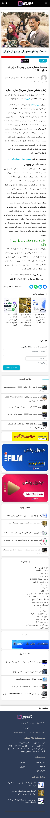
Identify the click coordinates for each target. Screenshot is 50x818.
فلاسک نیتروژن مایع (40, 599)
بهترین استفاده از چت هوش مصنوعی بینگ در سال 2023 (26, 664)
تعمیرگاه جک (43, 610)
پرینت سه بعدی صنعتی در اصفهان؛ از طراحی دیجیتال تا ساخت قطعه (25, 552)
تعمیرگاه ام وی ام (41, 605)
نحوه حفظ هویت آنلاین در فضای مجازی (27, 672)
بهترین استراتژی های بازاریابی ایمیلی (29, 679)
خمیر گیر (30, 742)
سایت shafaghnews (40, 602)
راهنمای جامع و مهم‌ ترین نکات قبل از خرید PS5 (24, 515)
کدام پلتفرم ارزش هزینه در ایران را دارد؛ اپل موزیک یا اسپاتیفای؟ (25, 542)
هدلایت (45, 587)
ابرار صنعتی (44, 585)
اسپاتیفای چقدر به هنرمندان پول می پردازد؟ (26, 686)
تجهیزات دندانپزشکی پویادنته (37, 596)
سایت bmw (44, 573)
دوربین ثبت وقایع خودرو (30, 751)
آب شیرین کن (42, 619)
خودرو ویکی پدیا (42, 567)
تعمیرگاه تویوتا (43, 616)
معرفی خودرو (40, 770)
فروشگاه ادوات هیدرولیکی (38, 593)
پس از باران (35, 104)
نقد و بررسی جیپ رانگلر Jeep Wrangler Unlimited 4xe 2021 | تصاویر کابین (26, 399)
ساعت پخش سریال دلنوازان (19, 159)
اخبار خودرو (40, 762)
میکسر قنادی (39, 742)
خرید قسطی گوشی (41, 582)
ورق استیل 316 (42, 622)
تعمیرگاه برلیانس (19, 742)
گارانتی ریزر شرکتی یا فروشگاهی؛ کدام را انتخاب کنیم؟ (23, 533)
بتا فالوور (45, 590)
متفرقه (43, 61)
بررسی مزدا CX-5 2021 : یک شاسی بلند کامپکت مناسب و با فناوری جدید (27, 426)
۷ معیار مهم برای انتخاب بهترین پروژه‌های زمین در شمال (26, 525)
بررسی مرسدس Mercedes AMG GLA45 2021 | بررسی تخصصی (25, 696)
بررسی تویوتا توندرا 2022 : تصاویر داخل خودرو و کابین (27, 416)
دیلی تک (26, 98)
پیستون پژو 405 (24, 745)
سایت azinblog (42, 570)
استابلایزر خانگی (38, 745)
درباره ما (26, 727)
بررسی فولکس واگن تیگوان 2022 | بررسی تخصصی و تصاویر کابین (25, 389)
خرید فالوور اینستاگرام (40, 613)
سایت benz (44, 576)
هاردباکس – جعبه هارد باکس (37, 625)
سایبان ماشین (43, 608)
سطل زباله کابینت (19, 748)
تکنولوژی (21, 762)
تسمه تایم (44, 628)
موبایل (22, 766)
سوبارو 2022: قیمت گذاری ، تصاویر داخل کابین (25, 407)
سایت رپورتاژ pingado (39, 579)
